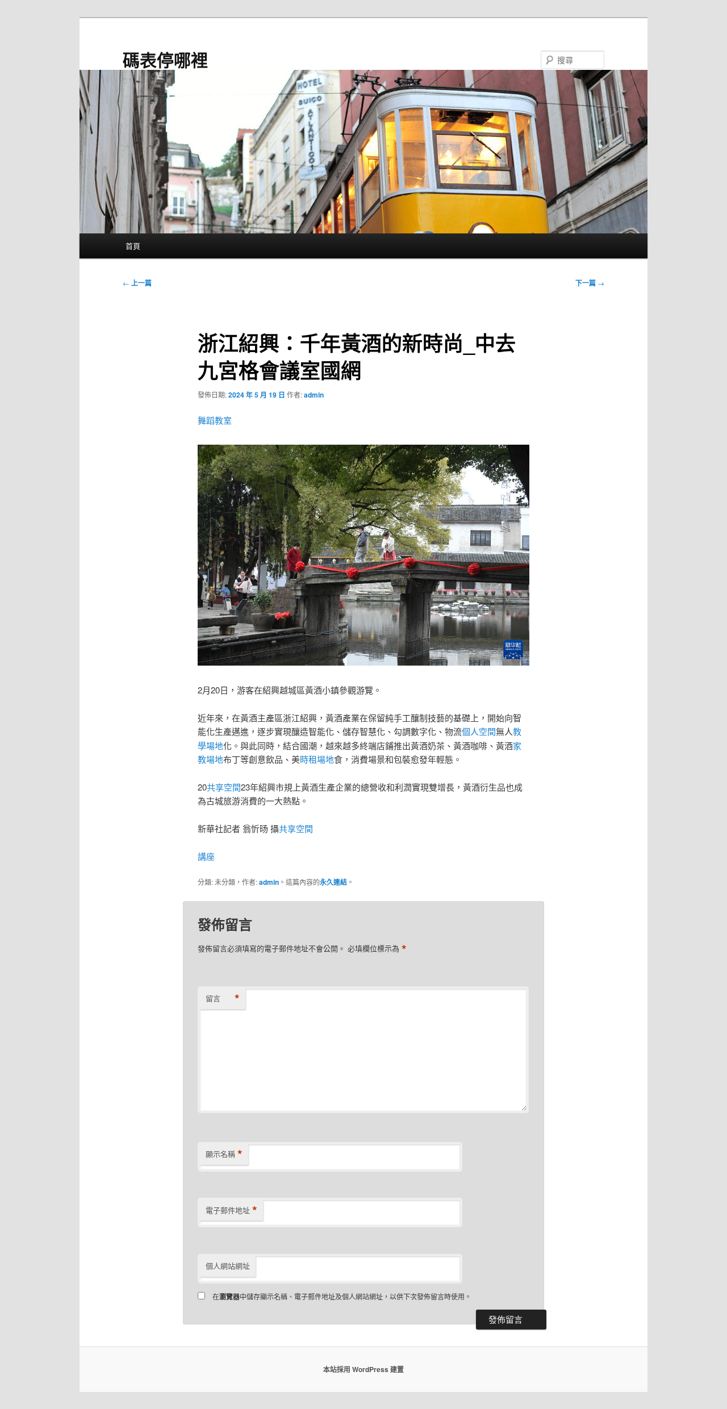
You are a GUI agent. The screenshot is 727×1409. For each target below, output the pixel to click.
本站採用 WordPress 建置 (363, 1369)
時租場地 (317, 759)
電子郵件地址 (231, 1210)
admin (314, 395)
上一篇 (137, 283)
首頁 (133, 245)
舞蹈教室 (215, 420)
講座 (206, 856)
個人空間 (479, 731)
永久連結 (333, 882)
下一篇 (589, 283)
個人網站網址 (228, 1265)
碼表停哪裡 (165, 59)
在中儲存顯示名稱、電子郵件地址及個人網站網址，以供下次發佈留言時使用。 (341, 1296)
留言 (223, 998)
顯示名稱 (224, 1154)
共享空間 (224, 787)
